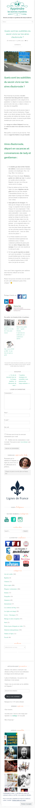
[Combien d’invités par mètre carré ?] (11, 753)
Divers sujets (24, 363)
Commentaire (8, 393)
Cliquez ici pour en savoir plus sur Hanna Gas (16, 472)
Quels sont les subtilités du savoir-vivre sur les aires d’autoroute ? (17, 34)
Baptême (6, 578)
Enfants (6, 593)
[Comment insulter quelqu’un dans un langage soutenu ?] (24, 753)
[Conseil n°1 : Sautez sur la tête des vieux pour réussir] (9, 322)
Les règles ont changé (10, 611)
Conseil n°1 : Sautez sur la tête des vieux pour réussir (9, 330)
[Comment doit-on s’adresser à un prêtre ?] (11, 739)
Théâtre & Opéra (9, 634)
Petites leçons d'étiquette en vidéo (13, 626)
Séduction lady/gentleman (11, 630)
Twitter (24, 296)
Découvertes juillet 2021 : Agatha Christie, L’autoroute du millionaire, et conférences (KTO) (22, 333)
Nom (6, 412)
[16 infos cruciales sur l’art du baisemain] (24, 780)
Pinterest (11, 301)
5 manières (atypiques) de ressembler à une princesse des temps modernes (24, 379)
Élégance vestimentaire (10, 589)
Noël (5, 622)
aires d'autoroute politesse (17, 364)
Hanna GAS (12, 40)
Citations (6, 581)
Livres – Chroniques (9, 615)
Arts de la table (8, 574)
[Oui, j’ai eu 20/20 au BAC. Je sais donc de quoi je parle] (9, 344)
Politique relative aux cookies (19, 800)
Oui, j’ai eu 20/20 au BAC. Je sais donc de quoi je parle (9, 352)
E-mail (6, 420)
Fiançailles (7, 596)
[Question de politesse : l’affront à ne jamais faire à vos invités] (11, 766)
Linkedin (6, 301)
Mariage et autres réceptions (12, 619)
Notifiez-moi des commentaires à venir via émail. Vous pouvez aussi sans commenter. (17, 442)
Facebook (20, 296)
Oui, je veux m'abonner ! (13, 696)
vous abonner (24, 442)
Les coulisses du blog (10, 607)
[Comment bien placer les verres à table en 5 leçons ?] (11, 780)
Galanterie (7, 600)
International (7, 604)
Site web (6, 427)
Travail (6, 637)
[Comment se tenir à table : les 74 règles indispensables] (24, 766)
